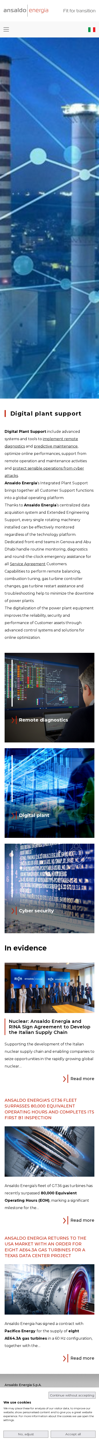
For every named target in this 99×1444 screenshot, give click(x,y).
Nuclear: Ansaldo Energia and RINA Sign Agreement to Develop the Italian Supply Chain (49, 1027)
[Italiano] (91, 29)
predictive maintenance (56, 446)
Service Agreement (28, 564)
